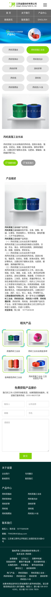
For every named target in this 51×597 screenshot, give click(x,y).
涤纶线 (38, 78)
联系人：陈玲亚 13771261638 (15, 529)
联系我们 (25, 19)
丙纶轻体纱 (13, 59)
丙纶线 (13, 78)
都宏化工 (19, 568)
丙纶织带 (13, 68)
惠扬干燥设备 (24, 562)
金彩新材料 (31, 568)
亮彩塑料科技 (39, 562)
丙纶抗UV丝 (38, 87)
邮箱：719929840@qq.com (14, 534)
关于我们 (25, 13)
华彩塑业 (24, 565)
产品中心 (42, 13)
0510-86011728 (33, 395)
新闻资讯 (8, 19)
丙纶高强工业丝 (37, 50)
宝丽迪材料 (11, 562)
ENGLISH (42, 19)
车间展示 (29, 474)
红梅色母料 (13, 565)
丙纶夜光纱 (38, 59)
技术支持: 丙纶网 (24, 554)
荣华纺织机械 (37, 565)
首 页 (8, 13)
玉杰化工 (25, 558)
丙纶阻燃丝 (13, 87)
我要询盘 (10, 163)
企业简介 (6, 474)
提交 (25, 456)
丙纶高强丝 (13, 50)
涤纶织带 (38, 68)
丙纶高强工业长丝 (18, 241)
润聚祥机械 (36, 558)
